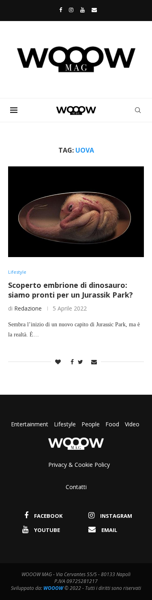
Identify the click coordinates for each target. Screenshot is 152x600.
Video (132, 424)
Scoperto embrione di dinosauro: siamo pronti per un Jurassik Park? (70, 290)
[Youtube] (82, 9)
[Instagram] (71, 9)
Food (112, 424)
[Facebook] (58, 9)
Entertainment (30, 424)
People (90, 424)
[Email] (94, 9)
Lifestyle (65, 424)
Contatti (76, 487)
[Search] (138, 110)
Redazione (28, 308)
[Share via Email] (94, 362)
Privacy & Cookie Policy (79, 464)
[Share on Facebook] (70, 362)
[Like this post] (58, 362)
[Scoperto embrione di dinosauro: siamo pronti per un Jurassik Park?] (76, 211)
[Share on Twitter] (80, 362)
